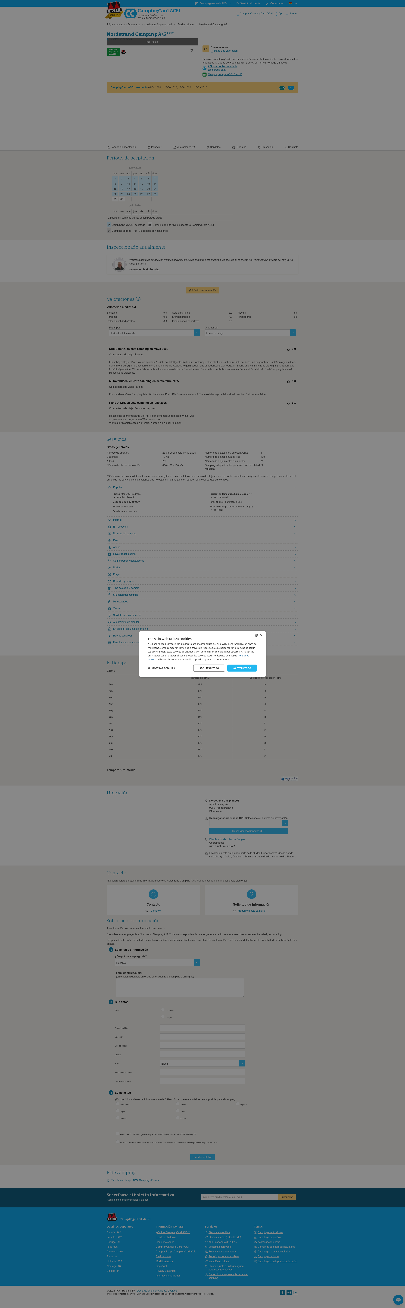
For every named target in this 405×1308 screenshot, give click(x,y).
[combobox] (256, 635)
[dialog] (202, 654)
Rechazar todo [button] (209, 667)
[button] (161, 668)
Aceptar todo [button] (242, 667)
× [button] (260, 635)
